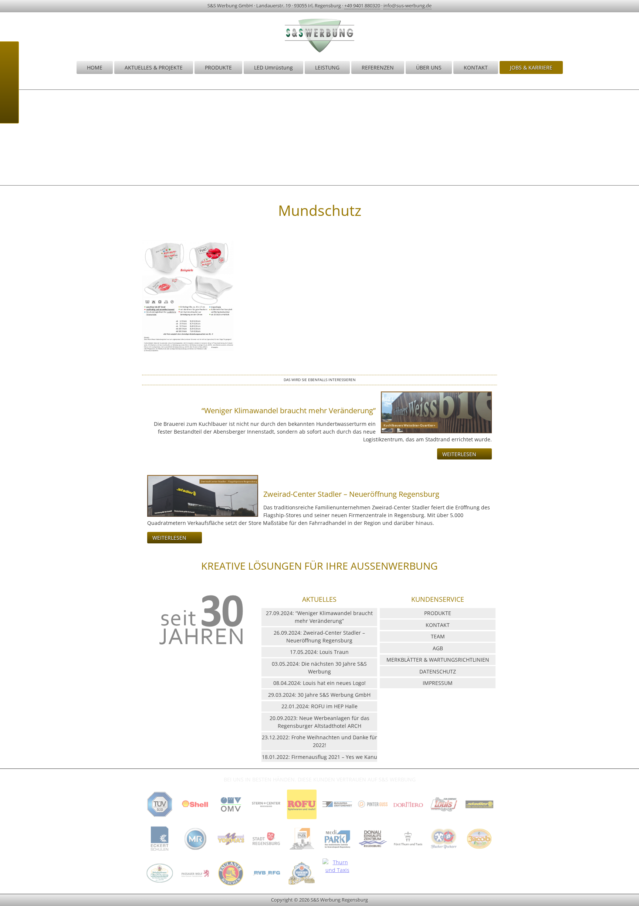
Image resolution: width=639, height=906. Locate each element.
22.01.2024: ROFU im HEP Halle (319, 706)
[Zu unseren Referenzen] (160, 818)
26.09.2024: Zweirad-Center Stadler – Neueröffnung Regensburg (319, 636)
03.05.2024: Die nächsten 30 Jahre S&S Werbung (319, 667)
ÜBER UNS (429, 67)
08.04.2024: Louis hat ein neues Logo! (319, 682)
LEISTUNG (327, 67)
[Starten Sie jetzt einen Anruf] (9, 54)
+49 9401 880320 (362, 5)
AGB (438, 648)
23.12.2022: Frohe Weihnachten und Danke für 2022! (319, 741)
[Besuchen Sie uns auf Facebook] (9, 110)
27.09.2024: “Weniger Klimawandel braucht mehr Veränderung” (319, 617)
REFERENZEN (378, 67)
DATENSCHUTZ (437, 671)
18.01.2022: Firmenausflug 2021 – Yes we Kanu (319, 756)
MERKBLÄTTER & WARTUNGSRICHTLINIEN (437, 659)
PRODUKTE (218, 67)
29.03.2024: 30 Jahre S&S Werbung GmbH (319, 694)
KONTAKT (476, 67)
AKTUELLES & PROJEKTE (154, 67)
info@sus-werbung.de (407, 5)
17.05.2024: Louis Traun (319, 651)
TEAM (438, 636)
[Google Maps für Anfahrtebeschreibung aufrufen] (9, 73)
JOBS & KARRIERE (531, 67)
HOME (94, 67)
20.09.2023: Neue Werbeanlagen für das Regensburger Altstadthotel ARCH (319, 722)
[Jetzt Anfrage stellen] (9, 91)
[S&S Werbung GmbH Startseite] (319, 51)
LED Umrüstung (273, 67)
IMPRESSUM (438, 682)
